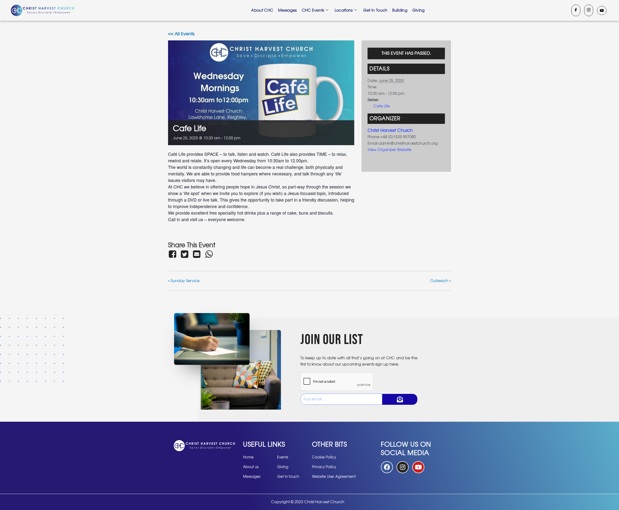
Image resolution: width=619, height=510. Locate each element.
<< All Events (181, 34)
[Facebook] (575, 10)
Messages (287, 10)
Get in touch (375, 10)
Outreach (440, 281)
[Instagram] (588, 10)
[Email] (197, 254)
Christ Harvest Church (390, 130)
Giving (418, 10)
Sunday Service (183, 281)
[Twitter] (184, 254)
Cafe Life (381, 106)
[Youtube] (601, 10)
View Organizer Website (389, 150)
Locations (344, 10)
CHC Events (313, 10)
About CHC (262, 10)
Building (399, 10)
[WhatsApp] (209, 254)
